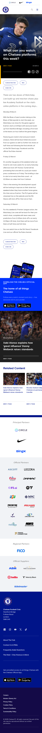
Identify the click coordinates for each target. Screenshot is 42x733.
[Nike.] (21, 2)
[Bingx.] (29, 2)
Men (23, 82)
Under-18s (8, 88)
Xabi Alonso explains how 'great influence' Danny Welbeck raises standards (13, 390)
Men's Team (7, 66)
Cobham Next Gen (10, 82)
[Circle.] (13, 2)
